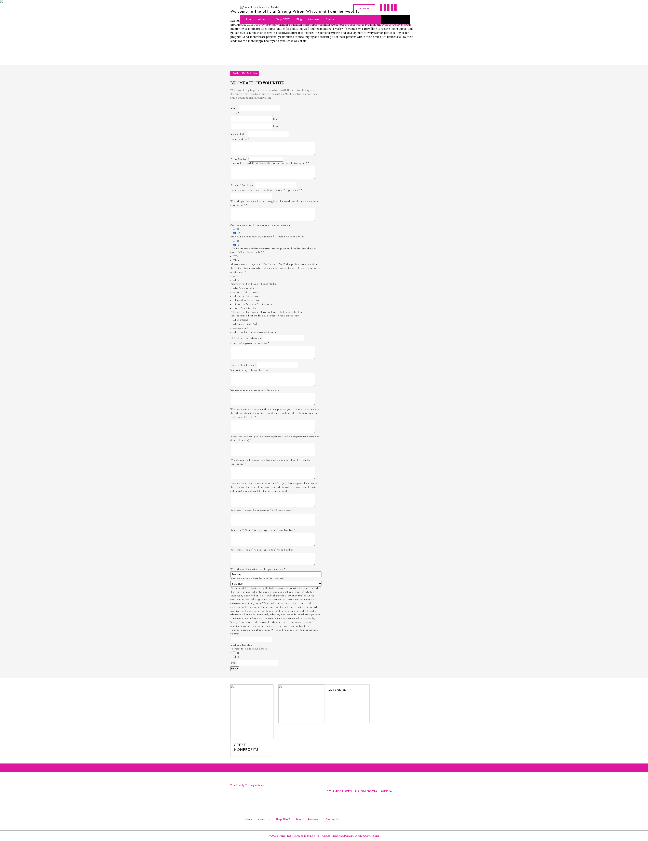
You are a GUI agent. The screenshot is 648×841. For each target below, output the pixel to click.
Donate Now (365, 8)
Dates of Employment (243, 365)
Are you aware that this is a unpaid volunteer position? (261, 225)
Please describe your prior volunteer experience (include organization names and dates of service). (274, 439)
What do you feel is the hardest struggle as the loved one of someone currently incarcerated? (274, 203)
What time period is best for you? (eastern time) (258, 579)
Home (248, 19)
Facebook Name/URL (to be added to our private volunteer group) (269, 163)
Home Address (239, 139)
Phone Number (239, 159)
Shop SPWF (283, 19)
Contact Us (333, 19)
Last (275, 126)
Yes (237, 229)
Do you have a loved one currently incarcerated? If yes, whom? (266, 190)
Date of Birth (238, 134)
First (275, 119)
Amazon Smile (339, 690)
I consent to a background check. (249, 649)
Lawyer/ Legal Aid (246, 324)
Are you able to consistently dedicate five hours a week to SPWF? (268, 237)
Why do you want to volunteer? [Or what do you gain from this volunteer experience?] (270, 462)
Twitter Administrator (247, 292)
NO (237, 233)
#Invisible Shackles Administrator (253, 304)
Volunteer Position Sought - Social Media (253, 284)
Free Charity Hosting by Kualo (247, 785)
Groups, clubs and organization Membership (254, 390)
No (237, 245)
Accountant (241, 328)
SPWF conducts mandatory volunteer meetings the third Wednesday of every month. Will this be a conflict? (273, 251)
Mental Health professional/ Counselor (257, 332)
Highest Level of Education (246, 338)
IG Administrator (244, 288)
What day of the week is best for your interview (257, 569)
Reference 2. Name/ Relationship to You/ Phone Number (262, 530)
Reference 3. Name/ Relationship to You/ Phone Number (262, 550)
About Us (264, 19)
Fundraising (241, 320)
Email (234, 108)
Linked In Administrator (248, 300)
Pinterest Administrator (248, 296)
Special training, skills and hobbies (249, 370)
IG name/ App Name (242, 185)
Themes (374, 835)
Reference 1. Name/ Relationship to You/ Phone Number (262, 510)
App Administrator (245, 308)
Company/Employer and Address (249, 343)
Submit (234, 668)
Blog (299, 19)
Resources (314, 19)
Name (234, 113)
